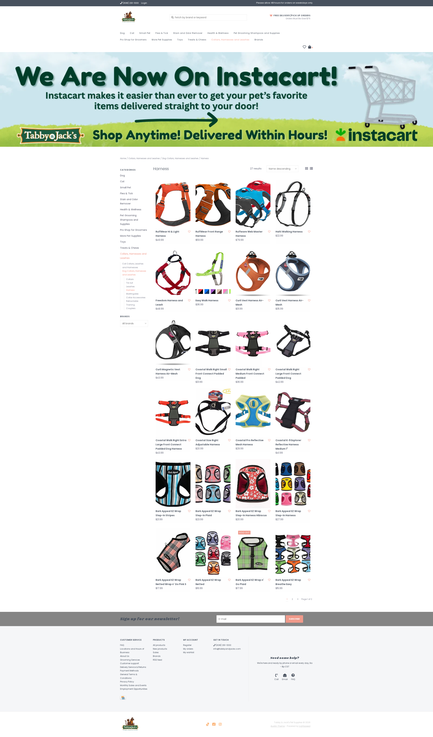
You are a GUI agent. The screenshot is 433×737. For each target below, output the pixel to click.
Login (144, 3)
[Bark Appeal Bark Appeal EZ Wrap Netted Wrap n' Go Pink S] (173, 552)
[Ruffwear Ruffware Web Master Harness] (253, 204)
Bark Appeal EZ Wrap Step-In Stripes (168, 513)
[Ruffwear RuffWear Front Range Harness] (213, 204)
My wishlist (188, 652)
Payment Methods (129, 670)
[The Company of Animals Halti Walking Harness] (293, 204)
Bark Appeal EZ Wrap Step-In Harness (288, 513)
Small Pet (144, 33)
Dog (122, 33)
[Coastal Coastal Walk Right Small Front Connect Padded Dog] (213, 342)
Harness (205, 158)
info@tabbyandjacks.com (227, 648)
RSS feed (157, 659)
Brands (259, 39)
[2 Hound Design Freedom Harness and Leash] (173, 273)
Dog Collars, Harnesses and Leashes (180, 158)
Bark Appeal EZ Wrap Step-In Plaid (208, 513)
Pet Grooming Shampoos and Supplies (257, 33)
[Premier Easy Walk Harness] (213, 273)
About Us (124, 656)
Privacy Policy (127, 681)
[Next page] (298, 599)
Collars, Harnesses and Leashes (230, 39)
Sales (156, 652)
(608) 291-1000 (223, 645)
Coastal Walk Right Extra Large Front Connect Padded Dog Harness (171, 444)
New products (160, 648)
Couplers (130, 308)
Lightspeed (304, 726)
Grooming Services (130, 659)
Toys (180, 39)
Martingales (132, 293)
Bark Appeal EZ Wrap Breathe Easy (288, 582)
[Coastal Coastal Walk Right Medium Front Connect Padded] (253, 342)
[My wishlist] (304, 47)
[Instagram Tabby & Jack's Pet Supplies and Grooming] (220, 724)
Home (123, 158)
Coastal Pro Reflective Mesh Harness (250, 442)
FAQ (122, 645)
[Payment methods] (123, 698)
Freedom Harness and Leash (169, 302)
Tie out (129, 282)
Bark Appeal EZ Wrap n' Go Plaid (250, 582)
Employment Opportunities (133, 688)
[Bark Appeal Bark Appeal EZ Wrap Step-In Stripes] (173, 483)
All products (159, 645)
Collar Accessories (135, 297)
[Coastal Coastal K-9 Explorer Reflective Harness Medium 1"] (293, 412)
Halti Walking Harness (289, 231)
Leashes (130, 286)
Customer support (129, 663)
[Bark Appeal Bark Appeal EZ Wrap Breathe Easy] (293, 552)
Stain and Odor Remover (187, 33)
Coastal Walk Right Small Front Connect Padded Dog (211, 374)
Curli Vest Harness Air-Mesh (250, 302)
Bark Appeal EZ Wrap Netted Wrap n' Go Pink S (171, 582)
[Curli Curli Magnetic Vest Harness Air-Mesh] (173, 342)
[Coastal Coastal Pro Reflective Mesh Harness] (253, 412)
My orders (188, 648)
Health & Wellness (218, 33)
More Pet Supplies (162, 39)
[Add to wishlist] (189, 231)
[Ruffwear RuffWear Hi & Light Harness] (173, 204)
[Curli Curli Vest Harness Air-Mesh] (253, 273)
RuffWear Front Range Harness (209, 234)
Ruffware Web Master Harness (249, 234)
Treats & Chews (197, 39)
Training (130, 304)
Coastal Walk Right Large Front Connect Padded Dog (288, 374)
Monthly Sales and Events (133, 685)
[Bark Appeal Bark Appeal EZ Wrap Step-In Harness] (293, 483)
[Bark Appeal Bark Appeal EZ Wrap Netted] (213, 552)
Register (187, 645)
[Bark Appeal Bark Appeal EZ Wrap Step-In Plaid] (213, 483)
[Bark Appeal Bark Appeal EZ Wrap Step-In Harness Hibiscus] (253, 483)
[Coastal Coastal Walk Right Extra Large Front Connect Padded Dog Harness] (173, 412)
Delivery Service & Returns (133, 667)
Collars (130, 279)
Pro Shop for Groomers (133, 39)
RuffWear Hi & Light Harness (167, 234)
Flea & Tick (161, 33)
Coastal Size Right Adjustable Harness (208, 442)
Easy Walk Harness (207, 300)
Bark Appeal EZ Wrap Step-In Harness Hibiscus (251, 513)
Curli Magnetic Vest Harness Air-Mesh (168, 371)
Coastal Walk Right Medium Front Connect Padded (250, 374)
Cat (132, 33)
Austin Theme (278, 726)
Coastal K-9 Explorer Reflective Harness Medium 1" (288, 444)
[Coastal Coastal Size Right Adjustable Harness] (213, 412)
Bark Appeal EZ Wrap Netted (208, 582)
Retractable (132, 301)
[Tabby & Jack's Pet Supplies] (142, 17)
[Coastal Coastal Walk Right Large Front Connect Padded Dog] (293, 342)
